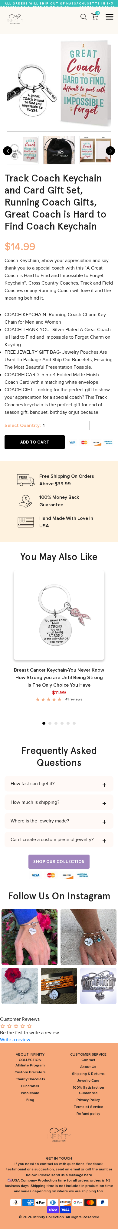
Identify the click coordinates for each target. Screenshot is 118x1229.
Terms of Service (88, 1107)
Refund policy (88, 1114)
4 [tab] (62, 723)
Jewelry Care (88, 1081)
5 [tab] (68, 723)
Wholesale (30, 1093)
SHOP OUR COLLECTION (59, 861)
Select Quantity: (23, 425)
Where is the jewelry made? (40, 821)
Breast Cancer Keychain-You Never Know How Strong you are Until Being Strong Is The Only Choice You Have (59, 678)
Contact (88, 1060)
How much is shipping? (35, 802)
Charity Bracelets (30, 1079)
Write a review (15, 1039)
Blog (30, 1100)
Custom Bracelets (30, 1072)
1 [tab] (43, 723)
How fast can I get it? (32, 783)
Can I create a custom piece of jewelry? (52, 839)
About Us (88, 1067)
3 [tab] (55, 723)
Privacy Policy (88, 1100)
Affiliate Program (30, 1065)
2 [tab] (49, 723)
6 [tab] (74, 723)
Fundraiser (30, 1086)
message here (80, 1175)
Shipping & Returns (88, 1074)
